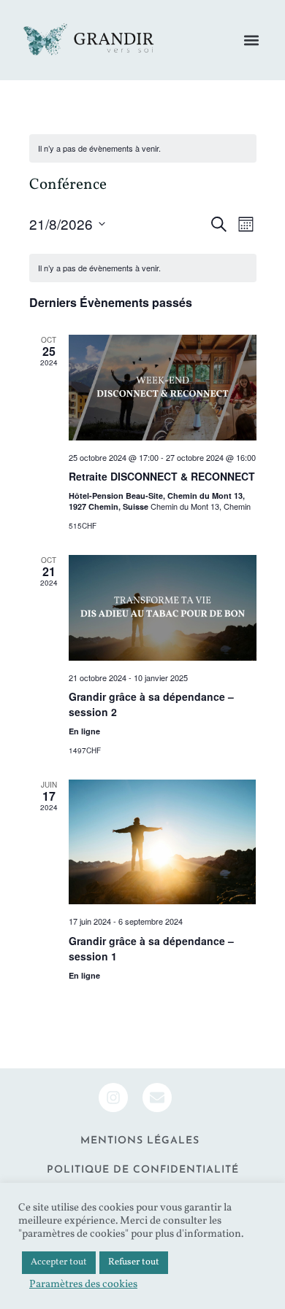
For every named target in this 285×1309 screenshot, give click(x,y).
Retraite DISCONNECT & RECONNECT (162, 476)
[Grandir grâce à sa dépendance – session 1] (162, 842)
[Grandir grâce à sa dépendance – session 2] (162, 608)
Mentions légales (140, 1140)
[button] (251, 40)
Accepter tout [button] (59, 1262)
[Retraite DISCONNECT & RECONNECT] (162, 387)
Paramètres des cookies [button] (83, 1284)
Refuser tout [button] (133, 1262)
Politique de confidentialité (143, 1170)
